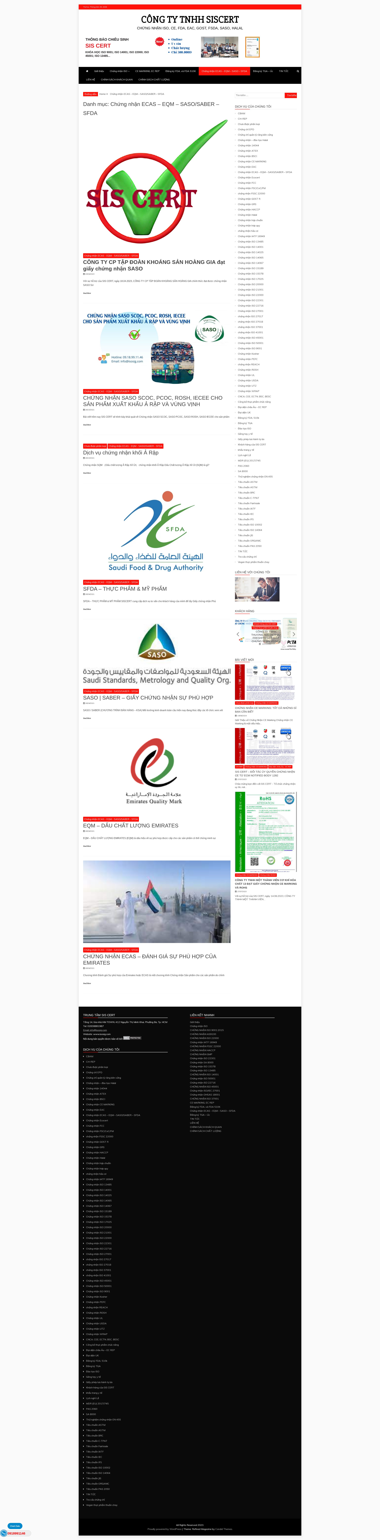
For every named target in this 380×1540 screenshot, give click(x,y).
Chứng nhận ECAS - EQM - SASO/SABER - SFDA (111, 255)
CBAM (241, 113)
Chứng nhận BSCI (247, 156)
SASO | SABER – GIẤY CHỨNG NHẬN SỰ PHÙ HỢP (148, 698)
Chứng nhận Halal (247, 214)
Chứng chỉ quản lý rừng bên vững (255, 134)
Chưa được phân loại (95, 445)
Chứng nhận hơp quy (249, 225)
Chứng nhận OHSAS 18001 (205, 1094)
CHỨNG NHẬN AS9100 (203, 1034)
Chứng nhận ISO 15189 (250, 268)
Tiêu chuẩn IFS (246, 519)
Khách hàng (244, 611)
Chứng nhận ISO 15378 (250, 273)
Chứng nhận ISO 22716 (250, 305)
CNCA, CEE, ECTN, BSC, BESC (254, 396)
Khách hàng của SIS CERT (252, 444)
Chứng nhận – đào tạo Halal (253, 140)
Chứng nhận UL (246, 375)
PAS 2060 (243, 465)
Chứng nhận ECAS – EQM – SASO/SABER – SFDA (265, 172)
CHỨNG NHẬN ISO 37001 (204, 1098)
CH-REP (242, 118)
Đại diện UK (244, 412)
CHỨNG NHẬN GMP (201, 1054)
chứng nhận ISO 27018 (250, 321)
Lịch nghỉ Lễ (244, 455)
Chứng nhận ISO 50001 (250, 343)
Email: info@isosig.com (95, 1030)
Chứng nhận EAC (247, 166)
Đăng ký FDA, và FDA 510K (181, 71)
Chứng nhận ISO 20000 (250, 284)
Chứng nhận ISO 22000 (250, 294)
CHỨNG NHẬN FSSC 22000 (205, 1046)
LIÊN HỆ (90, 79)
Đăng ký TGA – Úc (263, 71)
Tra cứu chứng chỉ (247, 556)
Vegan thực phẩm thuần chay (253, 562)
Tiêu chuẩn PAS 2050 (250, 545)
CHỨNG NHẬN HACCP (202, 1050)
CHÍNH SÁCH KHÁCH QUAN (117, 79)
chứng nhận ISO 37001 (250, 327)
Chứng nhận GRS (247, 204)
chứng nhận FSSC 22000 (251, 193)
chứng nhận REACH (248, 364)
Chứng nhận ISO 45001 (250, 337)
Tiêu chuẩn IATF (246, 508)
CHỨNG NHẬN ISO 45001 (204, 1086)
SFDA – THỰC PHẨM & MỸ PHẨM (125, 589)
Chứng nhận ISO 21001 (250, 289)
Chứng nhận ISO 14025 (250, 252)
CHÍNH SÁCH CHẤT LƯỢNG (154, 79)
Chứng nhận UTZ (247, 385)
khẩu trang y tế (246, 449)
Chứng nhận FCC (247, 182)
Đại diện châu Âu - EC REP (280, 767)
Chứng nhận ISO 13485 (250, 241)
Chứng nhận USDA (248, 380)
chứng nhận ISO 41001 (250, 332)
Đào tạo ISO (244, 428)
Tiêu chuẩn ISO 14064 (250, 529)
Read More (87, 293)
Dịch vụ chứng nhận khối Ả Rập (121, 453)
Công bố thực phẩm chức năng (254, 401)
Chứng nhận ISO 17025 (250, 278)
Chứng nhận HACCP (249, 209)
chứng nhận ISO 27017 (250, 316)
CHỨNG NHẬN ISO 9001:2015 (207, 1030)
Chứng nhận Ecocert (249, 177)
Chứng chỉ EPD (246, 129)
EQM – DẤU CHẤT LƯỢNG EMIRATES (130, 826)
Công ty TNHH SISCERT (190, 19)
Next (293, 634)
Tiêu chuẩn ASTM (247, 481)
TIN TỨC (284, 71)
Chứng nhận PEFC (248, 359)
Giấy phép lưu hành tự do (251, 439)
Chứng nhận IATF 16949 (251, 236)
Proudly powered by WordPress (165, 1529)
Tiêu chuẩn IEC (246, 513)
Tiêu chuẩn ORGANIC (249, 540)
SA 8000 (243, 471)
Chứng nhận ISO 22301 (250, 300)
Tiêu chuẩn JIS (245, 535)
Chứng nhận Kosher (248, 353)
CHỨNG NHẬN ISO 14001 (204, 1074)
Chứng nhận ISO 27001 (250, 310)
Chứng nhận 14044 (248, 145)
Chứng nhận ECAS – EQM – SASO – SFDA (224, 71)
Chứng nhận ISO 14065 (250, 257)
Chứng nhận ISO (118, 71)
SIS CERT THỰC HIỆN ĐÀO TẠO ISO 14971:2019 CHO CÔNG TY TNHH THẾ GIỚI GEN (266, 634)
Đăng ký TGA (245, 423)
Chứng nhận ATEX (248, 150)
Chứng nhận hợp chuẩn (250, 220)
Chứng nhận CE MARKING (252, 161)
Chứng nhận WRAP (248, 391)
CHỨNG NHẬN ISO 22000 (204, 1038)
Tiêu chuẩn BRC (246, 492)
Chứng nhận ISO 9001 (250, 348)
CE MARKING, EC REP (147, 71)
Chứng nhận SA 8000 (201, 1062)
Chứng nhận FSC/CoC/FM (252, 188)
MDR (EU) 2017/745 (249, 460)
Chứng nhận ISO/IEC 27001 (205, 1090)
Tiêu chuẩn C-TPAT (248, 497)
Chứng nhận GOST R (249, 198)
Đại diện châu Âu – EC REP (252, 407)
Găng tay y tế (245, 433)
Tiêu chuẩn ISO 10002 (250, 524)
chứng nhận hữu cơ (248, 230)
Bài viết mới (244, 659)
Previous (238, 634)
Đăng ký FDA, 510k (248, 417)
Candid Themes (223, 1529)
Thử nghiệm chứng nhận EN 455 (255, 476)
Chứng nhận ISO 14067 (250, 262)
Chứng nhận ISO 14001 (250, 246)
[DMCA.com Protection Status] (132, 1039)
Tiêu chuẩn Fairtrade (249, 503)
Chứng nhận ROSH (248, 369)
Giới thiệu (99, 71)
